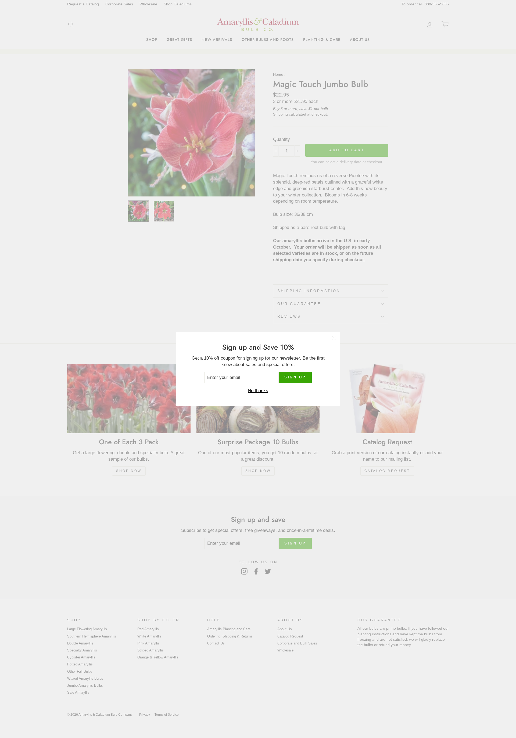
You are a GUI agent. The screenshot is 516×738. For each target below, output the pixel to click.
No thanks (258, 390)
